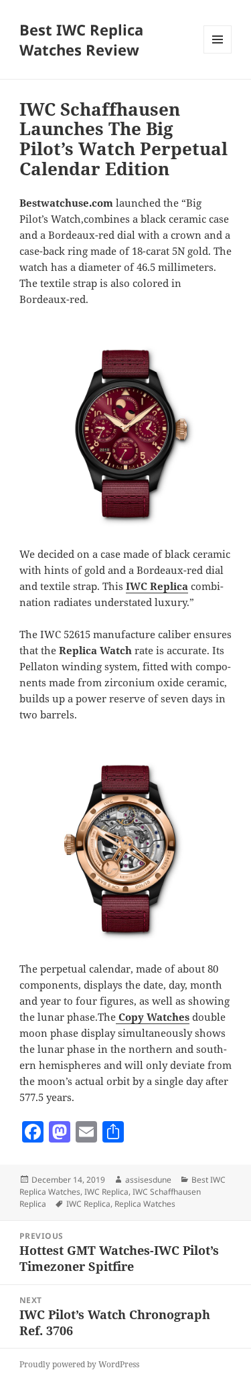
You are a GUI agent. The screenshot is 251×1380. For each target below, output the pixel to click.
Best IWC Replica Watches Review (81, 39)
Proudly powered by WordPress (79, 1364)
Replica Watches (144, 1203)
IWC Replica (157, 586)
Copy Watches (153, 1016)
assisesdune (148, 1179)
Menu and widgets (218, 53)
